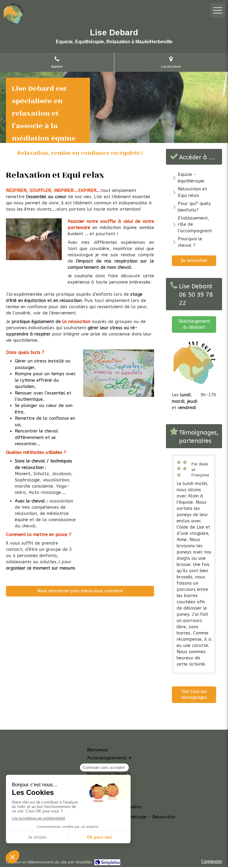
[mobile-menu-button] (217, 10)
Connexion (211, 861)
